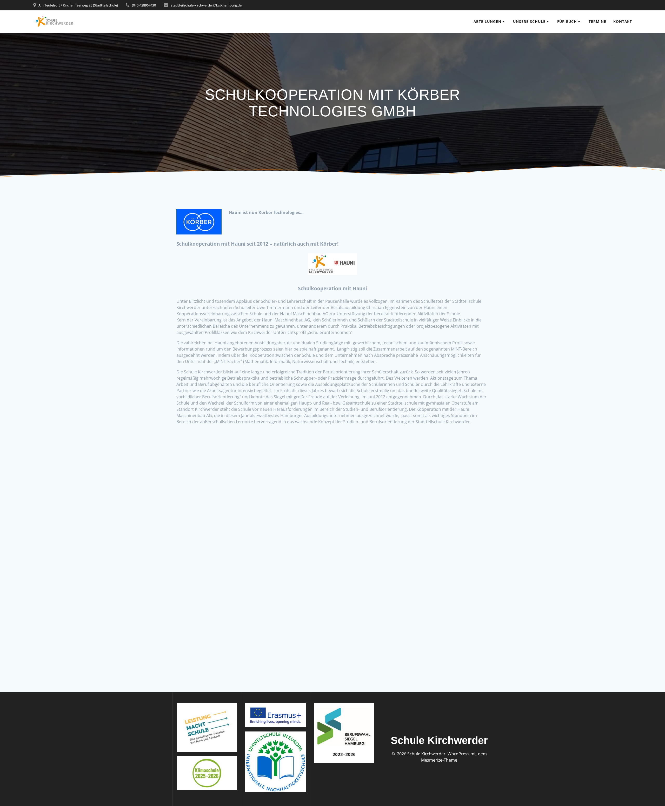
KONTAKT (622, 21)
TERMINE (597, 21)
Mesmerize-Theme (439, 760)
